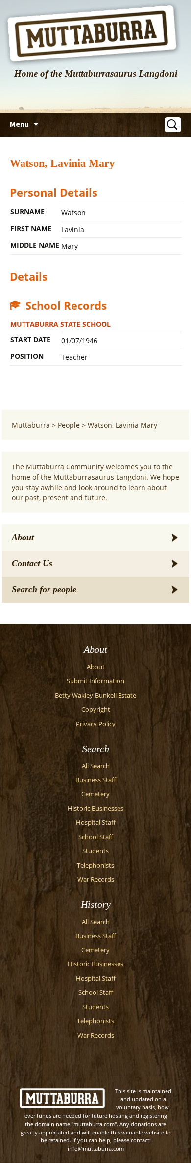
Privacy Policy (96, 724)
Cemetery (95, 794)
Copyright (95, 709)
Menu (19, 124)
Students (95, 851)
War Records (95, 879)
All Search (96, 766)
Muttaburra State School (60, 324)
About (23, 537)
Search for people (44, 589)
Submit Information (95, 681)
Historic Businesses (95, 808)
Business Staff (95, 780)
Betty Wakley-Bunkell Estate (95, 695)
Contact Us (32, 563)
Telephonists (95, 865)
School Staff (95, 837)
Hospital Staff (96, 822)
